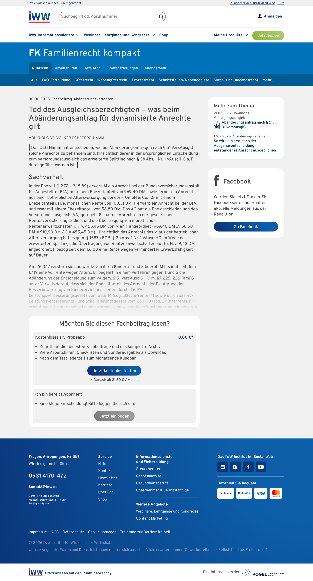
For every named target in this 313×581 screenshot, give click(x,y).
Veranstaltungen (124, 68)
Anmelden (273, 16)
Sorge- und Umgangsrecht (236, 80)
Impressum (38, 532)
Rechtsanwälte (148, 476)
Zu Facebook (246, 227)
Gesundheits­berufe (152, 483)
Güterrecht (84, 80)
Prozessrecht (143, 80)
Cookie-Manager (102, 532)
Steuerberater (148, 469)
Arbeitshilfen (66, 68)
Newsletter (107, 478)
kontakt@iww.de (43, 487)
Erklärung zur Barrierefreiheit (145, 532)
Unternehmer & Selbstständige (162, 490)
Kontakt (105, 471)
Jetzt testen (268, 35)
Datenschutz (73, 532)
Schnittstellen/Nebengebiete (184, 80)
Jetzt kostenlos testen (114, 371)
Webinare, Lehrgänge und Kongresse (167, 511)
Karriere (105, 485)
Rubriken (40, 68)
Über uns (105, 492)
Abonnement (155, 68)
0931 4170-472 (48, 476)
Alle (34, 80)
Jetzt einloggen (114, 416)
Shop (163, 35)
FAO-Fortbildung (56, 80)
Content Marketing (152, 518)
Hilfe (280, 3)
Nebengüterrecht (113, 80)
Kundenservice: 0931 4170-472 (252, 3)
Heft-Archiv (93, 68)
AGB (55, 532)
